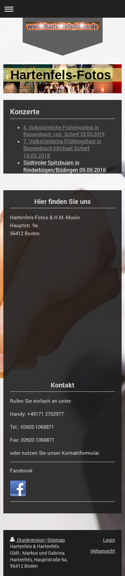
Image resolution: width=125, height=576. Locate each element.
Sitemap (56, 540)
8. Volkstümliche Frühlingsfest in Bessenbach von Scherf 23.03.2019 (63, 130)
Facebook (21, 470)
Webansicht (102, 551)
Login (109, 540)
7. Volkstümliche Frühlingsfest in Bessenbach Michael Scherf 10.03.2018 (62, 148)
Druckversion (30, 540)
